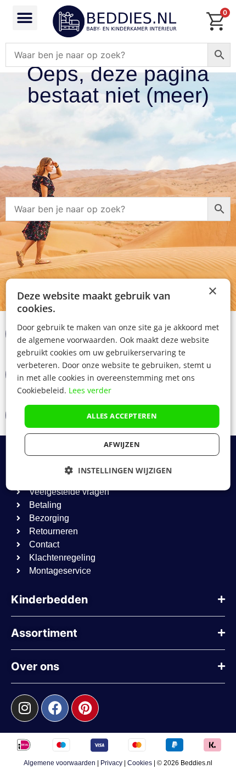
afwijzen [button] (122, 444)
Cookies (139, 763)
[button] (25, 17)
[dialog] (118, 384)
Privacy (111, 763)
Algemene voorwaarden (59, 763)
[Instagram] (24, 708)
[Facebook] (55, 708)
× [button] (212, 291)
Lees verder (90, 390)
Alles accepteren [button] (122, 416)
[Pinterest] (85, 708)
